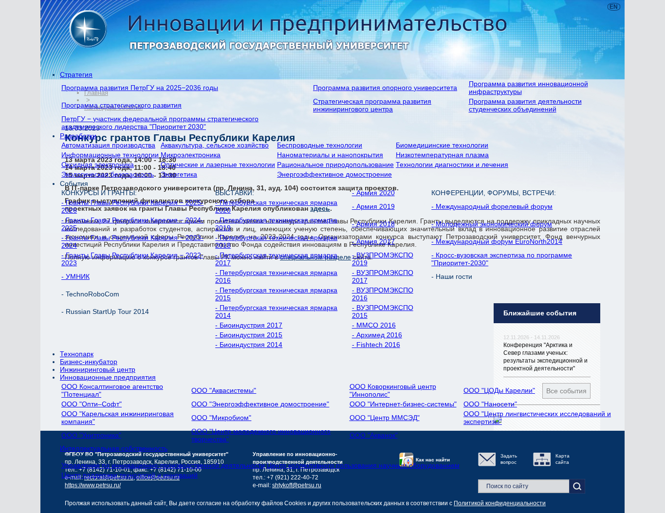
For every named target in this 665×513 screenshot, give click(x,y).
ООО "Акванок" (374, 435)
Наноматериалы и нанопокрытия (330, 155)
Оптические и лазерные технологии (218, 164)
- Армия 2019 (373, 206)
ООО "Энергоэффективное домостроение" (260, 404)
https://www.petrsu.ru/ (93, 485)
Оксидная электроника (97, 164)
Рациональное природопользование (335, 164)
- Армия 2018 (373, 224)
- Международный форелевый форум (492, 206)
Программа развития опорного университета (385, 88)
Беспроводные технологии (319, 145)
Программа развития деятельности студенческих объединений (525, 105)
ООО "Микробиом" (221, 417)
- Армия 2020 (373, 193)
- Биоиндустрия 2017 (248, 325)
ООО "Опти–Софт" (91, 404)
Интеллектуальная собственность (113, 448)
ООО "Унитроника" (91, 435)
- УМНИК (75, 276)
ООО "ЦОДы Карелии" (499, 390)
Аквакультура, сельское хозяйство (215, 145)
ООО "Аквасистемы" (223, 390)
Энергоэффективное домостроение (334, 174)
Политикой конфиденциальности (500, 503)
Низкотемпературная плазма (442, 155)
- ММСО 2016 (374, 325)
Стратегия (76, 74)
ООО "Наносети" (490, 404)
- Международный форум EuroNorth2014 (496, 241)
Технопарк (76, 354)
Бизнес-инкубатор (88, 362)
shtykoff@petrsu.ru (296, 485)
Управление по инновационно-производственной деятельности (163, 465)
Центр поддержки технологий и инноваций (129, 475)
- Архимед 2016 (377, 335)
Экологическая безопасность (107, 174)
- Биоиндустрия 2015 (248, 335)
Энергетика (179, 174)
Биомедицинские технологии (442, 145)
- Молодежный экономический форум (491, 224)
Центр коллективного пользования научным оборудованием (363, 465)
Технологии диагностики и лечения (452, 164)
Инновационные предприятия (108, 377)
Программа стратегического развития (121, 105)
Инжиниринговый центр (97, 369)
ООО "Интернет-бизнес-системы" (403, 404)
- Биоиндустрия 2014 (248, 344)
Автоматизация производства (108, 145)
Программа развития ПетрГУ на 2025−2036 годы (139, 88)
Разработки (78, 136)
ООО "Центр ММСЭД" (385, 417)
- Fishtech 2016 (376, 344)
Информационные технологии (110, 155)
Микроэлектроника (191, 155)
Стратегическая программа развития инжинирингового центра (372, 105)
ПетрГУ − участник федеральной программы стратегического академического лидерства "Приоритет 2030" (160, 122)
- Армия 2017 (373, 241)
